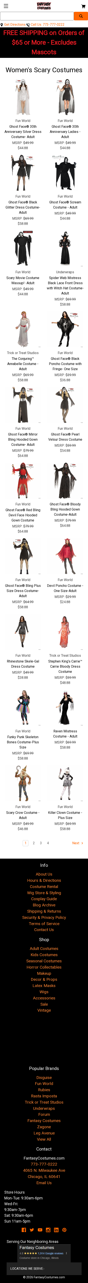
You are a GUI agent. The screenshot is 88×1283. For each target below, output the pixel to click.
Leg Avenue (44, 1133)
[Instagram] (48, 1230)
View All (44, 1139)
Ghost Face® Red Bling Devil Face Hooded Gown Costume (23, 515)
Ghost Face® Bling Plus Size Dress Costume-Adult (23, 591)
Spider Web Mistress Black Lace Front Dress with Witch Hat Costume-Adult (65, 285)
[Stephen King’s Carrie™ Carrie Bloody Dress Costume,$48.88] (65, 632)
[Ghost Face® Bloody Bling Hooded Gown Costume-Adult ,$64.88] (65, 481)
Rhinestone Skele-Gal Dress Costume (23, 664)
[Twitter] (32, 1230)
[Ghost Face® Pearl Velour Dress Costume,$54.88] (65, 405)
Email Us (44, 1182)
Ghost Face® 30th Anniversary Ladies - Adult (65, 132)
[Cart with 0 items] (83, 5)
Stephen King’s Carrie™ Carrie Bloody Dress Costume (65, 666)
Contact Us (44, 929)
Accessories (44, 998)
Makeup (44, 973)
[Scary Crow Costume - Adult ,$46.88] (23, 783)
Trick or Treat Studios (44, 1102)
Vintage (44, 1010)
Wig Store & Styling (44, 892)
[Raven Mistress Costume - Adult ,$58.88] (65, 708)
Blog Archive (44, 905)
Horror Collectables (44, 967)
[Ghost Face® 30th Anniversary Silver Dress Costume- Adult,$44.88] (23, 97)
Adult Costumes (44, 948)
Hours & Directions (44, 880)
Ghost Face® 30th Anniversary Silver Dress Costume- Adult (22, 132)
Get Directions (14, 25)
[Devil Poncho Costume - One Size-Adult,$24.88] (65, 556)
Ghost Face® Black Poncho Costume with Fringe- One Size (65, 364)
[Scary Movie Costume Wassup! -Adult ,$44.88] (23, 248)
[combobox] (37, 16)
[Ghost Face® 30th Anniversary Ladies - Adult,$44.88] (65, 97)
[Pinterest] (64, 1230)
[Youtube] (40, 1230)
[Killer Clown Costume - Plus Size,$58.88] (65, 783)
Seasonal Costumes (44, 960)
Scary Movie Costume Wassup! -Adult (22, 280)
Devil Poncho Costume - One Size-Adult (65, 588)
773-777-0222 (44, 1164)
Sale (44, 1004)
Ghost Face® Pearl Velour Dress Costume (65, 437)
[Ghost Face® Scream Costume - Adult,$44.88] (65, 173)
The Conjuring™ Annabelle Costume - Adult (22, 364)
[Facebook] (24, 1230)
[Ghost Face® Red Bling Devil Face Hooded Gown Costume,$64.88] (23, 481)
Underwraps (44, 1108)
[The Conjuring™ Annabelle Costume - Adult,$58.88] (23, 329)
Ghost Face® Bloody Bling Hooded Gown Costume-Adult (65, 509)
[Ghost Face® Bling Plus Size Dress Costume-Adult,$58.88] (23, 556)
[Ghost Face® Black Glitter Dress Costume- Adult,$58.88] (23, 173)
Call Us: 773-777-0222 (47, 25)
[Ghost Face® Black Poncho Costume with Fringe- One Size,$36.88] (65, 329)
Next (76, 843)
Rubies (44, 1089)
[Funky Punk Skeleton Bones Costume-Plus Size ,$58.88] (23, 708)
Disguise (44, 1077)
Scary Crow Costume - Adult (23, 815)
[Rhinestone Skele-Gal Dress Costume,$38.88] (23, 632)
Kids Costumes (44, 954)
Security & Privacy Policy (44, 917)
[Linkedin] (56, 1230)
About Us (44, 874)
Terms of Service (44, 923)
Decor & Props (44, 979)
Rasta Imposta (44, 1096)
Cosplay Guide (44, 898)
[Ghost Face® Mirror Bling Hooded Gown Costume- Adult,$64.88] (23, 405)
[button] (44, 1253)
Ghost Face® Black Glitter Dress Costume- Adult (23, 207)
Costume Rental (44, 886)
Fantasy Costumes (44, 1120)
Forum (44, 1114)
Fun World (44, 1083)
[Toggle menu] (6, 6)
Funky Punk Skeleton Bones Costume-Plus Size (23, 742)
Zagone (44, 1126)
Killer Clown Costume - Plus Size (65, 815)
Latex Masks (44, 985)
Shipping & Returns (44, 911)
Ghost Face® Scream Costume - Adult (65, 204)
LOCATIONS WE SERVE (26, 1269)
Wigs (44, 991)
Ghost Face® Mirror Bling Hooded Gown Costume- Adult (23, 439)
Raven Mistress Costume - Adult (65, 733)
